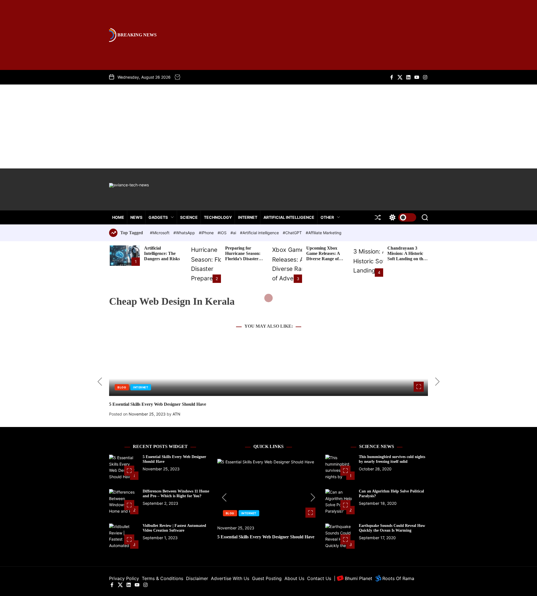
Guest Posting (267, 578)
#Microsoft (160, 232)
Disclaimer (197, 578)
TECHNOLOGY (218, 217)
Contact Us (319, 578)
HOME (118, 217)
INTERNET (247, 217)
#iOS (223, 232)
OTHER (327, 217)
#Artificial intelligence (260, 232)
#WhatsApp (184, 232)
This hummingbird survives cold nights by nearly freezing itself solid (392, 459)
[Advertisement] (268, 126)
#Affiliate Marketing (323, 232)
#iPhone (207, 232)
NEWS (136, 217)
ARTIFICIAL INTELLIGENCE (288, 217)
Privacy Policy (124, 578)
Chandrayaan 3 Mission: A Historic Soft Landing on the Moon (406, 256)
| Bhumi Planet (353, 578)
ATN (176, 414)
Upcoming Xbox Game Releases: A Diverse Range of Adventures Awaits (324, 256)
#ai (233, 232)
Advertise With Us (230, 578)
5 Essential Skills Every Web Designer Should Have (157, 404)
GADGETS (158, 217)
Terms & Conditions (162, 578)
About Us (294, 578)
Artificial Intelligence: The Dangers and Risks (162, 253)
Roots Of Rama (397, 578)
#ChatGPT (293, 232)
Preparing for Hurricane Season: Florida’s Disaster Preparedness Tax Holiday (242, 259)
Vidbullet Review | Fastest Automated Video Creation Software (174, 528)
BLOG (121, 387)
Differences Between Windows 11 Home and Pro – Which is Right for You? (176, 493)
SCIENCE (189, 217)
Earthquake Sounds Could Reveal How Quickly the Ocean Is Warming (392, 528)
